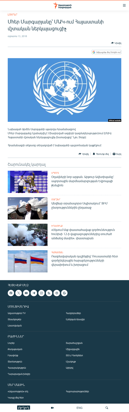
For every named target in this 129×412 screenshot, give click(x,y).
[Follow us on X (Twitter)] (18, 293)
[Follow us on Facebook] (11, 293)
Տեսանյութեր (14, 319)
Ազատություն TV (17, 313)
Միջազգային (72, 349)
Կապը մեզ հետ (16, 397)
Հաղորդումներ (73, 313)
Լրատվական (15, 325)
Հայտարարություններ (77, 391)
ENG (79, 407)
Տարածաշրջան (74, 343)
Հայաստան (57, 252)
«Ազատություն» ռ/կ (18, 391)
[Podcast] (56, 293)
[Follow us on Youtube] (26, 293)
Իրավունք (57, 226)
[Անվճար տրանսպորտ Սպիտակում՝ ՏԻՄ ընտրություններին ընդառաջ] (28, 208)
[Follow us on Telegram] (34, 293)
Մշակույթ (71, 361)
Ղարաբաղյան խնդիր (19, 374)
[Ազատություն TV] (52, 408)
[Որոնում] (107, 408)
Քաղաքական (15, 349)
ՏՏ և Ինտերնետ (74, 355)
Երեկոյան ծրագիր (75, 319)
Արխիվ (69, 367)
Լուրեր (12, 14)
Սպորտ (55, 173)
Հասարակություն (17, 367)
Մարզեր (55, 199)
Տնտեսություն (15, 361)
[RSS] (49, 293)
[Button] (116, 43)
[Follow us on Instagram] (41, 293)
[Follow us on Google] (64, 293)
